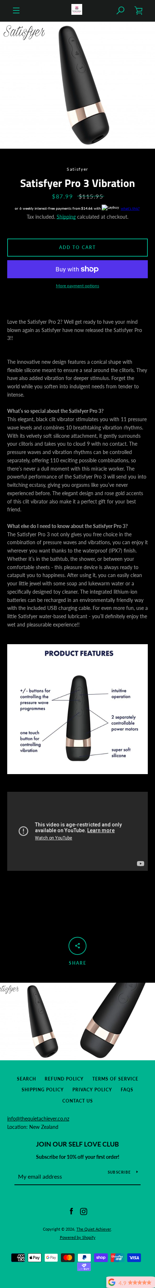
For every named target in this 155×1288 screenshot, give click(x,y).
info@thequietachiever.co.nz (38, 1118)
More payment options (77, 285)
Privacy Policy (92, 1089)
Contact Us (77, 1101)
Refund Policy (64, 1079)
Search (26, 1079)
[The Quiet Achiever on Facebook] (71, 1211)
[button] (121, 10)
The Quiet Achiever (93, 1229)
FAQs (127, 1089)
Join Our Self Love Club (77, 1144)
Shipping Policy (43, 1089)
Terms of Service (115, 1079)
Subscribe (119, 1172)
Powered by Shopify (78, 1237)
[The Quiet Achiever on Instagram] (83, 1211)
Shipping (66, 217)
